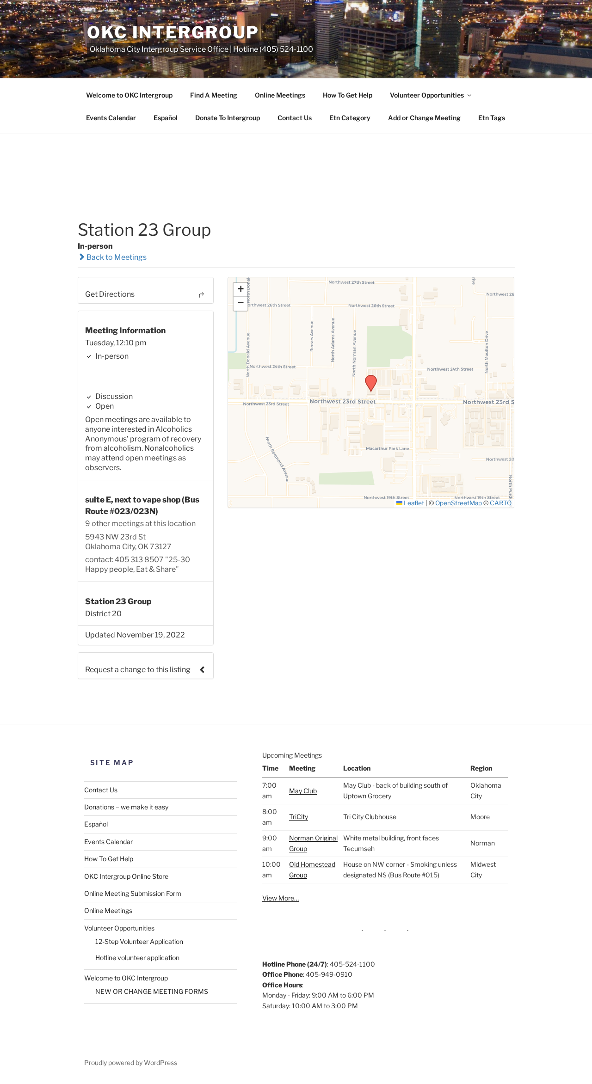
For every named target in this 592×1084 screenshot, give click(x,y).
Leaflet (413, 503)
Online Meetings (280, 95)
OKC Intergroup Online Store (126, 876)
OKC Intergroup (173, 32)
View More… (280, 898)
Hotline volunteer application (137, 958)
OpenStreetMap (458, 503)
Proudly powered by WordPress (130, 1062)
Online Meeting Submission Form (132, 893)
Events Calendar (111, 118)
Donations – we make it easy (126, 807)
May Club (303, 791)
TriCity (298, 817)
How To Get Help (347, 95)
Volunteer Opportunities (427, 95)
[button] (367, 377)
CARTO (501, 503)
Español (166, 118)
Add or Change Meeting (424, 118)
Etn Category (349, 118)
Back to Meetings (116, 257)
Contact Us (295, 118)
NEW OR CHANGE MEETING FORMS (151, 991)
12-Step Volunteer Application (139, 941)
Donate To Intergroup (227, 118)
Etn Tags (491, 118)
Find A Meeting (213, 95)
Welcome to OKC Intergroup (129, 95)
